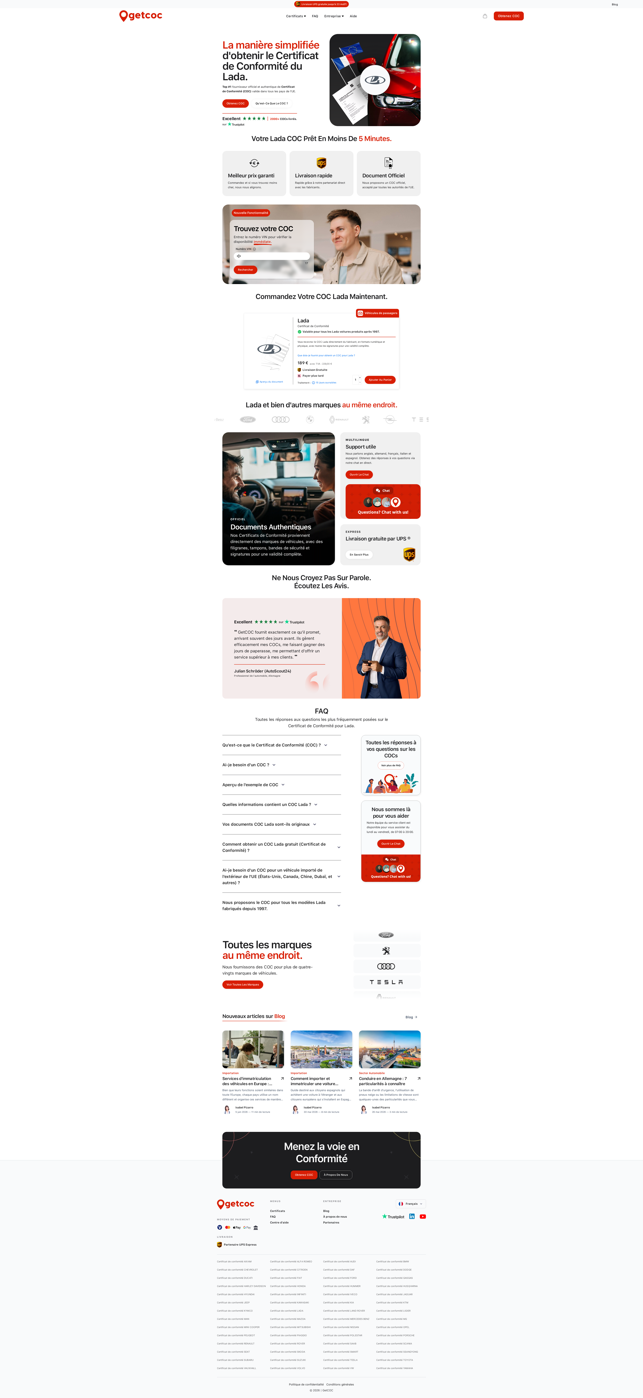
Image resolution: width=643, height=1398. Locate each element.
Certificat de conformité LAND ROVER (344, 1310)
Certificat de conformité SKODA (287, 1351)
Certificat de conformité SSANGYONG (397, 1351)
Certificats (277, 1211)
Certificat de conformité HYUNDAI (236, 1294)
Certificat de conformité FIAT (286, 1278)
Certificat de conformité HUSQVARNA (397, 1286)
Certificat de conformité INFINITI (288, 1294)
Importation (230, 1073)
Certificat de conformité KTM (392, 1302)
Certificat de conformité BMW (392, 1261)
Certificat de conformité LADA (286, 1310)
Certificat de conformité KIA (338, 1302)
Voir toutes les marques (243, 984)
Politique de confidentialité (306, 1384)
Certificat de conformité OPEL (392, 1327)
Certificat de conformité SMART (340, 1351)
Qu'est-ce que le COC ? (272, 103)
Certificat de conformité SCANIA (394, 1343)
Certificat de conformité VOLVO (287, 1368)
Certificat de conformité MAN (233, 1319)
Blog (326, 1211)
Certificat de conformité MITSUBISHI (290, 1327)
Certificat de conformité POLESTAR (342, 1335)
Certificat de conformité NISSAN (341, 1327)
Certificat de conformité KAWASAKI (289, 1302)
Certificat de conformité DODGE (394, 1269)
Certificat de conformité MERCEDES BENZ (346, 1319)
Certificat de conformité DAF (339, 1269)
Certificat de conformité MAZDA (287, 1319)
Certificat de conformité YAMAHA (394, 1368)
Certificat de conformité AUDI (339, 1261)
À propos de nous (336, 1174)
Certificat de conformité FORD (340, 1278)
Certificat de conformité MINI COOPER (238, 1327)
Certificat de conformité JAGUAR (394, 1294)
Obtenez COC (509, 16)
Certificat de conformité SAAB (339, 1343)
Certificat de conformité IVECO (340, 1294)
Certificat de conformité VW (338, 1368)
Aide (353, 16)
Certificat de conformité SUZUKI (288, 1360)
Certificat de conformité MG (391, 1319)
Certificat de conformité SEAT (233, 1351)
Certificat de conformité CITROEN (288, 1269)
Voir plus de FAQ (391, 765)
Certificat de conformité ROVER (287, 1343)
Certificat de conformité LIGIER (393, 1310)
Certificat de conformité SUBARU (235, 1360)
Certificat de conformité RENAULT (236, 1343)
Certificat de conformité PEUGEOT (236, 1335)
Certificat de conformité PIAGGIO (288, 1335)
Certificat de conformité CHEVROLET (237, 1269)
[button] (281, 745)
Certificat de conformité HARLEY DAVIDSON (241, 1286)
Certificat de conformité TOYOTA (394, 1360)
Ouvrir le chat (359, 474)
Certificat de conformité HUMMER (342, 1286)
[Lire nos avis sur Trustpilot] (393, 1216)
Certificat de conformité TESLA (340, 1360)
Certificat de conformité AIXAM (234, 1261)
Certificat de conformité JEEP (233, 1302)
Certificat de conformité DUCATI (235, 1278)
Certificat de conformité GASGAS (394, 1278)
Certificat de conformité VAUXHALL (236, 1368)
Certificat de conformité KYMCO (235, 1310)
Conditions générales (340, 1384)
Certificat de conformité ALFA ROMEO (291, 1261)
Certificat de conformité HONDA (288, 1286)
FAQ (315, 16)
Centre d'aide (279, 1222)
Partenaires (331, 1222)
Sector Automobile (372, 1073)
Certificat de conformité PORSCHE (395, 1335)
